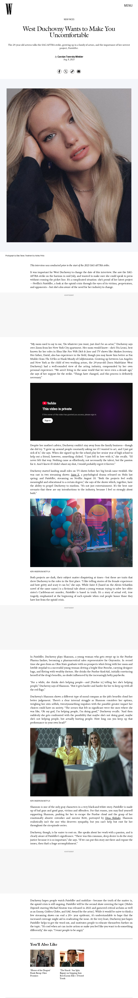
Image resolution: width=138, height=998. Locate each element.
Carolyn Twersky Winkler (70, 56)
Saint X (75, 475)
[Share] (59, 71)
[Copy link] (72, 71)
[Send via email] (79, 71)
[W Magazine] (9, 9)
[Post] (66, 71)
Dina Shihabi (112, 818)
